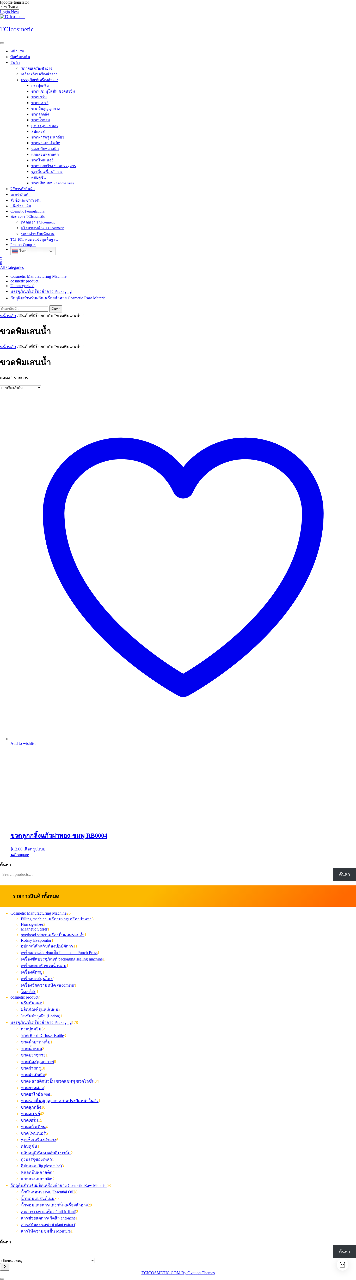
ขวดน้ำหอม (40, 120)
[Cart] (342, 1265)
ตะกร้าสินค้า (20, 195)
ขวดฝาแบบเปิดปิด (45, 143)
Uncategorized (22, 285)
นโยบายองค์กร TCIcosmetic (42, 228)
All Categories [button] (12, 267)
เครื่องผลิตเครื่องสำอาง (39, 74)
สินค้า (15, 63)
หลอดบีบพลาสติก (45, 149)
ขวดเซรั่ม (39, 97)
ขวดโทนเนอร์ (42, 160)
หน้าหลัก (8, 315)
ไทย (22, 251)
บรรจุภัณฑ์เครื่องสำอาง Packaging (41, 291)
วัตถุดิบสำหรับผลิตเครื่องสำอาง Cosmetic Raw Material (58, 298)
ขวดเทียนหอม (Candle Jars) (52, 183)
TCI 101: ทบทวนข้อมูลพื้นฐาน (34, 239)
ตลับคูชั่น (38, 177)
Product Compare (23, 245)
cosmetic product (24, 281)
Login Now (9, 12)
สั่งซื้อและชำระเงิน (25, 200)
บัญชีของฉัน (20, 57)
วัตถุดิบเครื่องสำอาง (36, 68)
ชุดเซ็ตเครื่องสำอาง (47, 172)
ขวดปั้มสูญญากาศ (45, 109)
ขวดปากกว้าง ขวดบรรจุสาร (53, 166)
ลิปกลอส (38, 132)
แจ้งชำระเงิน (20, 206)
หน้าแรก (17, 51)
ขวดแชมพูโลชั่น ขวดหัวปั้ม (53, 91)
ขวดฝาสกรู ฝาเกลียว (47, 137)
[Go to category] (4, 1267)
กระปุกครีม (40, 86)
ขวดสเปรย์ (39, 103)
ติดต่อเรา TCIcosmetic (27, 217)
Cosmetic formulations (27, 211)
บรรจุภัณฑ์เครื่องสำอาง (39, 80)
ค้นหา (55, 309)
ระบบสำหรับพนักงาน (37, 234)
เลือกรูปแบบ (34, 849)
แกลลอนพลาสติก (45, 154)
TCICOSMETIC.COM (178, 1273)
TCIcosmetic (17, 29)
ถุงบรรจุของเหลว (44, 126)
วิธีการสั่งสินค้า (22, 189)
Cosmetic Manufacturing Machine (38, 276)
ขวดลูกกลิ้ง (40, 114)
